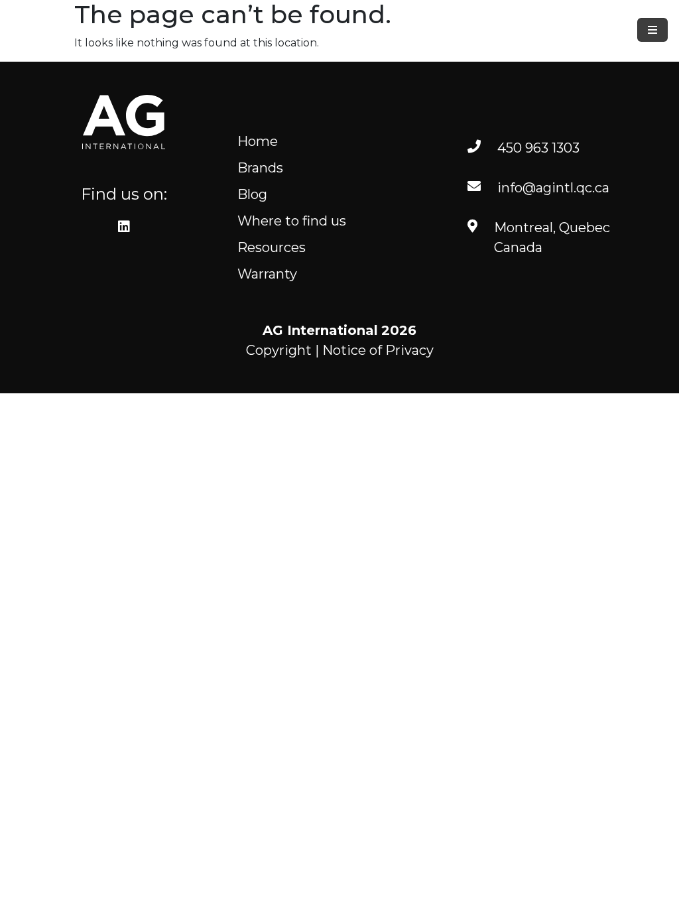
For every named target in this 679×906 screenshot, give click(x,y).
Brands (260, 168)
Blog (252, 194)
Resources (271, 247)
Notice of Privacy (378, 350)
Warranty (267, 274)
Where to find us (291, 221)
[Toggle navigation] (652, 29)
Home (257, 141)
